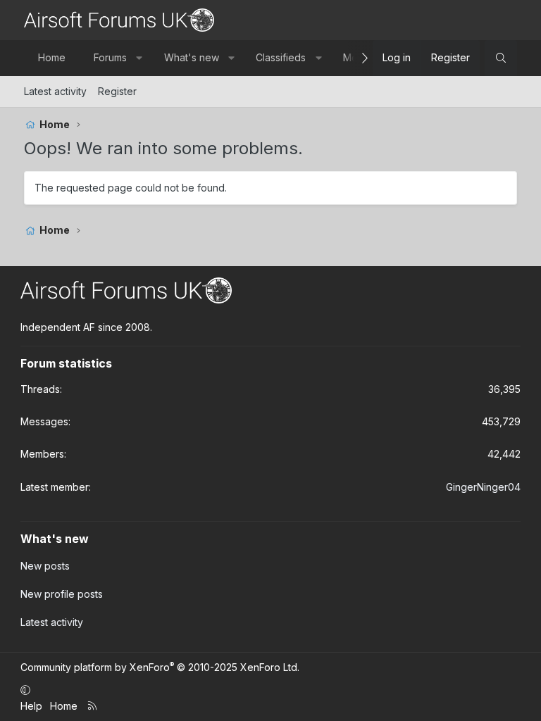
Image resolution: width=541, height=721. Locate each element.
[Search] (501, 57)
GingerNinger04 (483, 487)
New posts (45, 566)
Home (52, 57)
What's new (191, 57)
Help (31, 706)
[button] (139, 57)
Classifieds (281, 57)
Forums (110, 57)
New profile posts (61, 594)
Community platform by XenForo (159, 667)
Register (117, 91)
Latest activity (55, 91)
